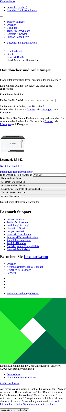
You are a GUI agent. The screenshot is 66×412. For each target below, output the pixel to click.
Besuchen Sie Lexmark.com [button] (22, 10)
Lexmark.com (36, 256)
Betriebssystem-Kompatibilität (23, 246)
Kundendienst (14, 51)
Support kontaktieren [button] (18, 36)
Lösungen (46, 109)
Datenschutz (13, 374)
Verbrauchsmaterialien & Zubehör (25, 266)
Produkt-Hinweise (16, 243)
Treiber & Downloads (18, 222)
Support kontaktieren (18, 231)
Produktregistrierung (18, 225)
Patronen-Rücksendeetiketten (22, 237)
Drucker (11, 54)
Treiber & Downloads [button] (18, 30)
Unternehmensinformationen (22, 377)
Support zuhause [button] (16, 21)
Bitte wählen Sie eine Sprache (16, 174)
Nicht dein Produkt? (10, 166)
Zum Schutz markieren (19, 240)
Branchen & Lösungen (19, 269)
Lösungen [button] (12, 27)
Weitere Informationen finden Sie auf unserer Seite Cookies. (31, 403)
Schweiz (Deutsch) (17, 7)
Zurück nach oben (9, 383)
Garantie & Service (17, 228)
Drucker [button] (11, 24)
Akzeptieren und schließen (14, 410)
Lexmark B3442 (15, 57)
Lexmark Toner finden (19, 234)
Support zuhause (16, 219)
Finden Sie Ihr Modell (12, 100)
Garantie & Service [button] (17, 33)
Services (11, 272)
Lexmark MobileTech (18, 249)
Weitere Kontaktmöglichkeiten (23, 293)
